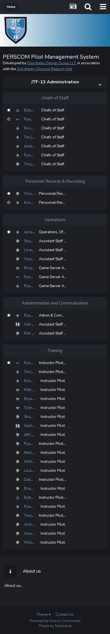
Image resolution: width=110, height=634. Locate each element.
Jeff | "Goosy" (35, 434)
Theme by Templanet (55, 626)
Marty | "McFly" (36, 452)
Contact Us (65, 614)
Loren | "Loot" (35, 250)
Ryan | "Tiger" (35, 443)
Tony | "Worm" (36, 164)
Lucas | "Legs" (35, 470)
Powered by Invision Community (55, 621)
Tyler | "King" (34, 407)
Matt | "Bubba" (36, 389)
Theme (43, 614)
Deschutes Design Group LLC (51, 63)
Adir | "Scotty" (35, 324)
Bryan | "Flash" (36, 268)
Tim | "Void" (33, 137)
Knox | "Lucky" (35, 128)
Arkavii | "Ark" (35, 533)
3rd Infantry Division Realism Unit (44, 69)
